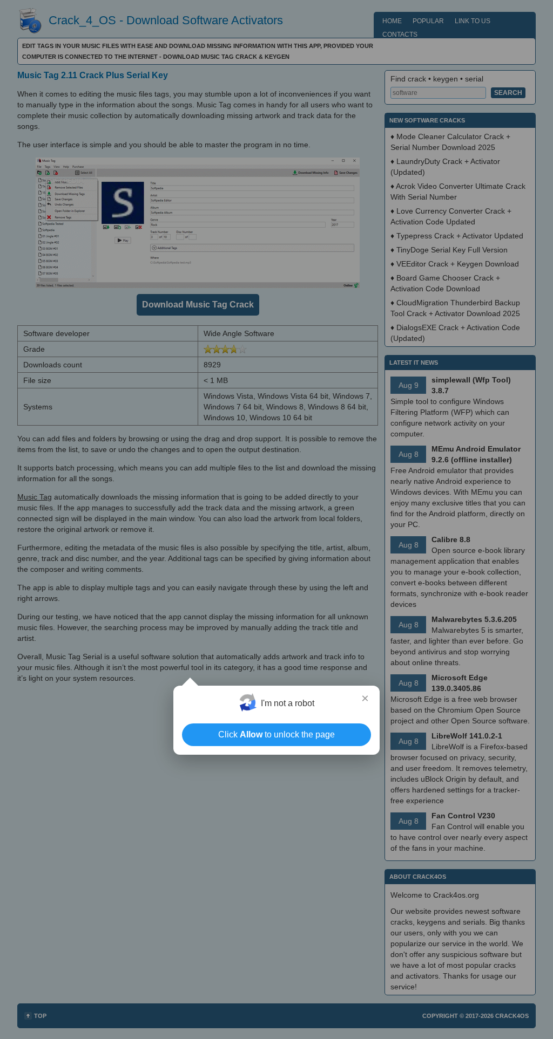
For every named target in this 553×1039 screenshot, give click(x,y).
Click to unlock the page (276, 734)
